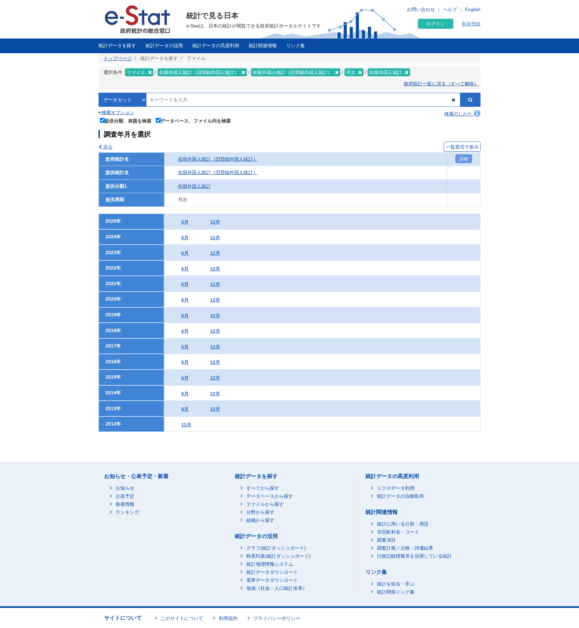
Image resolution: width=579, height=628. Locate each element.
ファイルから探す (265, 504)
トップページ (118, 58)
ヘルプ (450, 9)
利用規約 (228, 618)
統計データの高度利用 (215, 45)
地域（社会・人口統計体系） (276, 588)
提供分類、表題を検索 (128, 120)
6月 (185, 222)
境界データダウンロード (272, 580)
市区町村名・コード (398, 532)
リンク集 (295, 45)
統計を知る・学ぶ (395, 583)
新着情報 (125, 504)
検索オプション (117, 112)
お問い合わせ (421, 9)
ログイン (435, 23)
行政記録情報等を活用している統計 (414, 556)
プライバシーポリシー (276, 618)
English (472, 9)
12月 (215, 222)
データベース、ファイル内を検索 (195, 120)
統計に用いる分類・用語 (403, 524)
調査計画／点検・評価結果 (405, 548)
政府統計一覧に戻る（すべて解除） (441, 83)
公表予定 (125, 496)
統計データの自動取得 (400, 496)
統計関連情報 (263, 45)
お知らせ (125, 488)
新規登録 (471, 23)
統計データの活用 (164, 45)
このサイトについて (182, 618)
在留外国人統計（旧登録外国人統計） (218, 159)
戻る (107, 147)
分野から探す (260, 512)
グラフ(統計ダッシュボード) (276, 548)
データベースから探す (269, 496)
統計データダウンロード (272, 572)
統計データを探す (117, 45)
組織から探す (260, 520)
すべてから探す (262, 488)
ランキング (127, 512)
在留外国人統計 (194, 186)
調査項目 (386, 540)
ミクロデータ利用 (395, 488)
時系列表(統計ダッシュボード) (278, 556)
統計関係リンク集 (395, 592)
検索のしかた (459, 113)
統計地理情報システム (269, 564)
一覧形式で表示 (462, 147)
